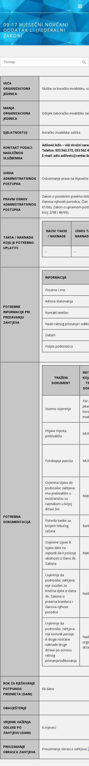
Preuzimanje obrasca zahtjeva (65, 749)
